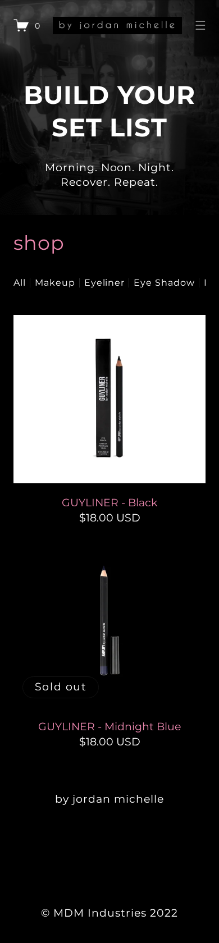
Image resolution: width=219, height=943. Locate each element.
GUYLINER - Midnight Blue (109, 726)
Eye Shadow (164, 282)
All (19, 282)
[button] (200, 25)
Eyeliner (104, 282)
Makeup (55, 282)
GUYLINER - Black (109, 502)
